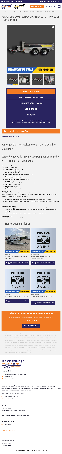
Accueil (3, 11)
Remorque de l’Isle (18, 11)
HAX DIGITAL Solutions (32, 450)
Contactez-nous (8, 430)
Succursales (9, 11)
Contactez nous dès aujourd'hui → (50, 1)
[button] (59, 6)
